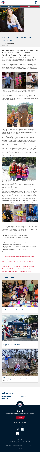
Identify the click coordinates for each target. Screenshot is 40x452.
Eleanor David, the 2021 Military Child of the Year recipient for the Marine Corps (19, 266)
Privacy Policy (20, 448)
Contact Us (20, 439)
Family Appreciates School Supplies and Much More (16, 310)
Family (5, 398)
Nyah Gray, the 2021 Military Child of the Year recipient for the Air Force (17, 261)
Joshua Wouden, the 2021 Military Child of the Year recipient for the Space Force (19, 264)
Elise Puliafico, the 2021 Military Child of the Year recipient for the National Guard (19, 256)
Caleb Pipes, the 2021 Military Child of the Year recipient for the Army (16, 268)
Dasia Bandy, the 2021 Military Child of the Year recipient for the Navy (17, 271)
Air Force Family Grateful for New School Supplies (15, 379)
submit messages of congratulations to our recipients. (24, 251)
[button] (38, 2)
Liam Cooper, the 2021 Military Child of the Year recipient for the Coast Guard (18, 259)
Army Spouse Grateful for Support (11, 344)
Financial (6, 396)
